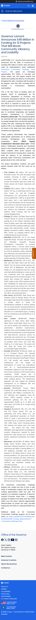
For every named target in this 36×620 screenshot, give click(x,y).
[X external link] (5, 540)
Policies (4, 589)
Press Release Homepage (13, 20)
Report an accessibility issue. (25, 1)
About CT (4, 586)
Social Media (5, 596)
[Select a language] (33, 6)
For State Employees (9, 599)
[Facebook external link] (2, 540)
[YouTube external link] (13, 540)
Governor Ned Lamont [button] (10, 11)
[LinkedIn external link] (16, 540)
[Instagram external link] (9, 540)
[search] (29, 6)
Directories (5, 594)
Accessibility (5, 591)
